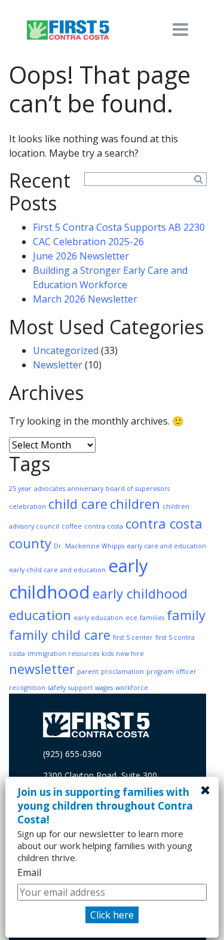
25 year (20, 488)
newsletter (42, 668)
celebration (27, 506)
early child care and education (57, 570)
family (186, 615)
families (152, 618)
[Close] (205, 790)
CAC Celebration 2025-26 (88, 241)
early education (98, 618)
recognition (27, 687)
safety (57, 687)
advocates (49, 488)
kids (107, 653)
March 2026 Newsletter (85, 299)
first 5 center (133, 637)
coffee (72, 526)
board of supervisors (138, 488)
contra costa (103, 526)
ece (131, 618)
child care (78, 503)
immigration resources (63, 653)
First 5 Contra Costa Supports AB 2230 (119, 227)
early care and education (166, 546)
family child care (60, 634)
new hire (130, 653)
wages (104, 687)
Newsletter (57, 364)
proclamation (122, 671)
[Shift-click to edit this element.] (69, 29)
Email (29, 872)
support (80, 687)
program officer (171, 671)
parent (88, 671)
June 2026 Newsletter (81, 256)
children (135, 503)
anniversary (85, 488)
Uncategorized (66, 350)
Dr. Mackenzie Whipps (89, 546)
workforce (131, 687)
